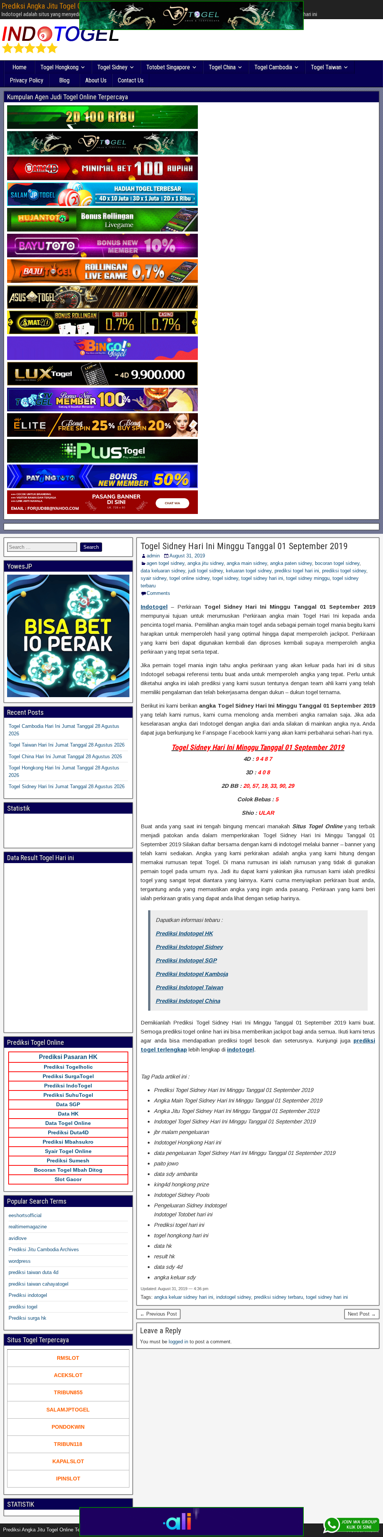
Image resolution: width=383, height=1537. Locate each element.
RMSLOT (68, 1358)
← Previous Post (158, 1314)
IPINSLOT (68, 1479)
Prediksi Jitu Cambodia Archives (44, 1249)
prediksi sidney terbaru (278, 1297)
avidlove (18, 1238)
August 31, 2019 (187, 556)
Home (19, 67)
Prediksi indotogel (28, 1295)
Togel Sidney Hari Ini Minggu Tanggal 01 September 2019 (244, 546)
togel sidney (225, 578)
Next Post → (362, 1314)
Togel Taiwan (326, 67)
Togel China (222, 67)
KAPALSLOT (68, 1461)
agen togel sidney (165, 563)
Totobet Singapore (168, 67)
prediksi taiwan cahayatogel (38, 1284)
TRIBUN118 (68, 1444)
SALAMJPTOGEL (68, 1410)
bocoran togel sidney (337, 563)
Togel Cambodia (273, 67)
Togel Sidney (112, 67)
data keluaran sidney (163, 571)
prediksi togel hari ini (297, 571)
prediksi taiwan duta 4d (33, 1272)
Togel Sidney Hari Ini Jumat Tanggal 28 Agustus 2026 (67, 786)
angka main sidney (247, 563)
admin (153, 556)
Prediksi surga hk (27, 1318)
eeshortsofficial (25, 1215)
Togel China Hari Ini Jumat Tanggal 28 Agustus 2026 (65, 756)
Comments (158, 593)
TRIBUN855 (68, 1392)
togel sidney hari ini (262, 578)
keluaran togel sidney (249, 571)
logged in (178, 1341)
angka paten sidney (291, 563)
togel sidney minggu (308, 578)
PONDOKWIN (68, 1427)
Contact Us (131, 80)
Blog (64, 80)
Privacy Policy (26, 80)
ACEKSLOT (68, 1375)
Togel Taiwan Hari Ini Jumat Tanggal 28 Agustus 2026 (67, 745)
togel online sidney (189, 578)
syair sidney (153, 578)
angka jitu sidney (205, 563)
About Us (96, 80)
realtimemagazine (28, 1226)
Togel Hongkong (59, 67)
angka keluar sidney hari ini (183, 1297)
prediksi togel (23, 1307)
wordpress (20, 1261)
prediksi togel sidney (344, 571)
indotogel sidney (233, 1297)
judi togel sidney (205, 571)
